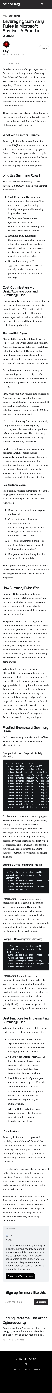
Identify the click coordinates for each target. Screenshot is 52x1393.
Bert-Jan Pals (20, 112)
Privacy (37, 1369)
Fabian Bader (38, 112)
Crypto (27, 1369)
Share (44, 48)
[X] (26, 1364)
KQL (5, 15)
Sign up (17, 1369)
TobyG (6, 51)
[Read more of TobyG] (6, 44)
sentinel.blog (11, 4)
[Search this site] (42, 4)
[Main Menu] (47, 4)
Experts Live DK (40, 116)
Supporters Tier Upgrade (20, 1276)
